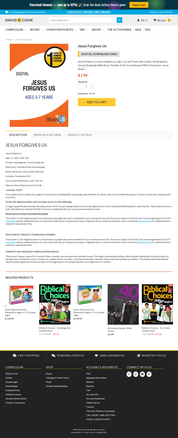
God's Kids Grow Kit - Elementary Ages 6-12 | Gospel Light (88, 312)
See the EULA (145, 221)
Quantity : (83, 81)
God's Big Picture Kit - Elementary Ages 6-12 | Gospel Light (20, 312)
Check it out (138, 5)
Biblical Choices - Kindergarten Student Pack (54, 329)
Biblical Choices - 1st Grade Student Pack (156, 329)
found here (11, 221)
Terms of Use (89, 432)
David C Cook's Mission (160, 12)
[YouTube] (142, 374)
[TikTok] (135, 374)
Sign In (144, 20)
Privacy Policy (76, 432)
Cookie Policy (101, 432)
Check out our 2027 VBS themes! (89, 12)
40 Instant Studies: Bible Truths (120, 329)
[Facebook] (149, 374)
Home (9, 39)
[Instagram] (129, 374)
